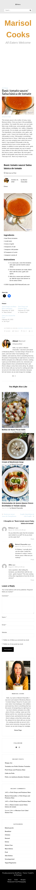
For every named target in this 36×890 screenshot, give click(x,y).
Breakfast (8, 831)
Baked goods (9, 828)
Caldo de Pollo (9, 773)
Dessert (7, 838)
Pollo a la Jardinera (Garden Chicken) (17, 777)
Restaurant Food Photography (16, 881)
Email (4, 625)
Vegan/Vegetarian (10, 863)
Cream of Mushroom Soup (13, 462)
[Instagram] (19, 747)
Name (4, 617)
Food (16, 879)
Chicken (7, 835)
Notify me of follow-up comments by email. (16, 640)
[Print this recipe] (5, 173)
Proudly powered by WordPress (12, 873)
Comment (5, 596)
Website (4, 632)
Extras (5, 88)
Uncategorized (9, 859)
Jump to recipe (6, 116)
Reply (32, 539)
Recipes (23, 879)
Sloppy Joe (8, 763)
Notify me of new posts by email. (13, 644)
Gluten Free (9, 845)
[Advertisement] (18, 68)
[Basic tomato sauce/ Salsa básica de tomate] (18, 114)
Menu (19, 4)
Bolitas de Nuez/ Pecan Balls (13, 430)
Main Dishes (9, 848)
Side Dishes (9, 855)
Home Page (18, 730)
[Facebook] (16, 747)
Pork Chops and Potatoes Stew (15, 770)
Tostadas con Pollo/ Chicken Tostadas (17, 766)
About (9, 879)
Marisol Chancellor (25, 328)
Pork (6, 852)
